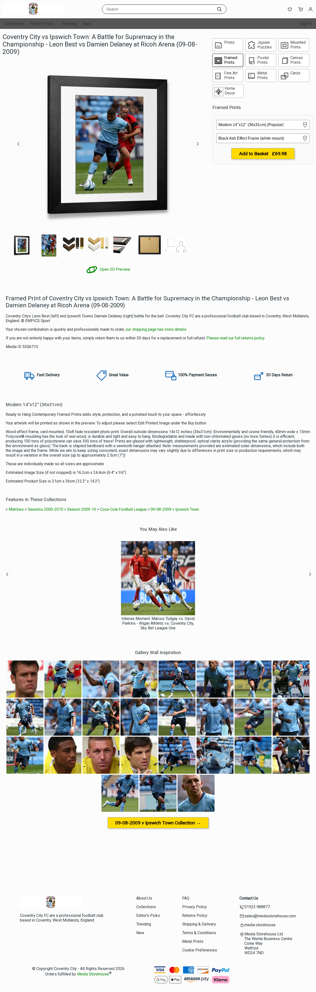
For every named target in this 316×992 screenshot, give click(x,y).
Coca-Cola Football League (123, 509)
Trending (68, 23)
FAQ (185, 898)
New (87, 23)
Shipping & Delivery (199, 924)
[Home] (33, 13)
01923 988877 (257, 906)
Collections (14, 23)
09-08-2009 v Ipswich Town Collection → (158, 823)
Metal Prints (192, 941)
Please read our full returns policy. (235, 338)
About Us (144, 898)
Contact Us (248, 898)
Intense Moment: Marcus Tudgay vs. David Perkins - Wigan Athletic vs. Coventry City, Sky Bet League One (158, 623)
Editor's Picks (43, 23)
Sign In (306, 23)
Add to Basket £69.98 (263, 153)
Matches (16, 509)
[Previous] (17, 144)
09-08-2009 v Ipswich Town (175, 509)
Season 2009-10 (81, 509)
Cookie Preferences (199, 950)
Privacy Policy (194, 906)
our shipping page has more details (156, 329)
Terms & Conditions (199, 932)
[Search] (219, 9)
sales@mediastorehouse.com (270, 916)
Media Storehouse (93, 974)
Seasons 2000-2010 (45, 509)
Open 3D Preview (114, 269)
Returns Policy (194, 915)
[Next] (197, 144)
